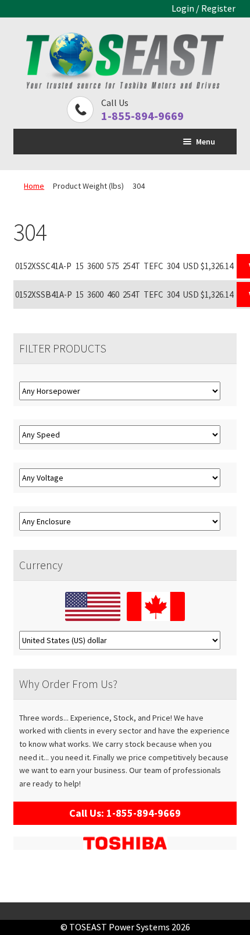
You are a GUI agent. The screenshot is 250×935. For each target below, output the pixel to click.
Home (34, 186)
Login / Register (203, 8)
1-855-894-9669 (142, 115)
